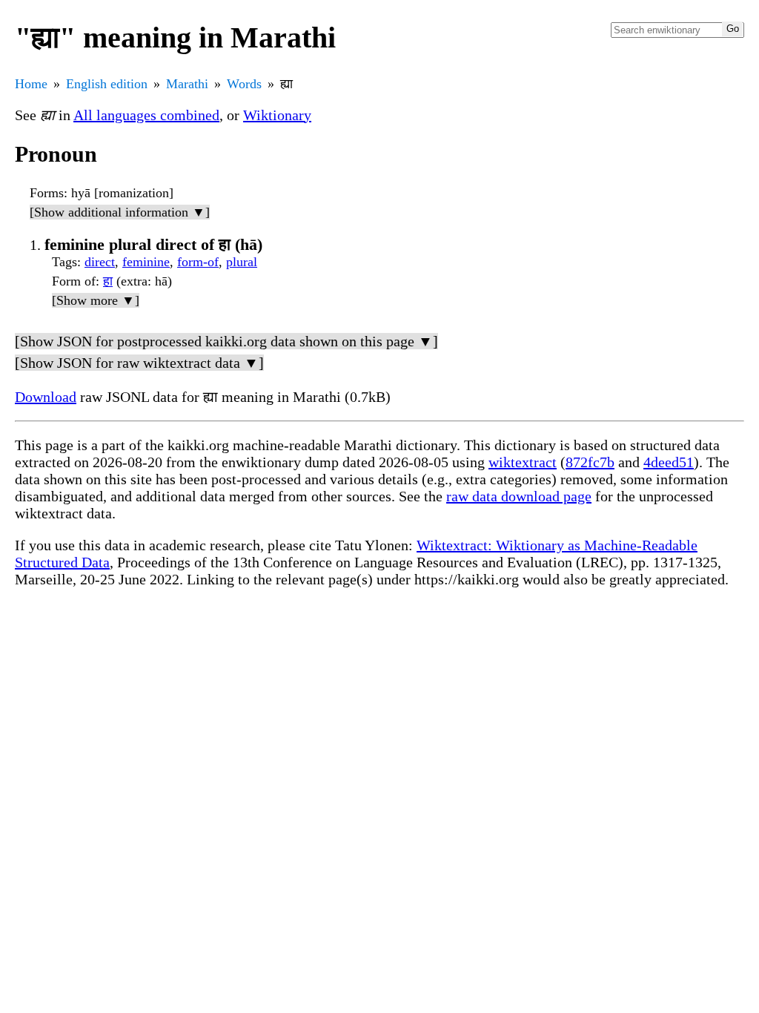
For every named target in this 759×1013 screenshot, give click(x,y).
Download (45, 397)
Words (244, 83)
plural (241, 261)
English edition (107, 83)
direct (99, 261)
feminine (146, 261)
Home (31, 83)
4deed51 (668, 462)
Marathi (187, 83)
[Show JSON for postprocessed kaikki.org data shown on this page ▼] (226, 341)
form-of (198, 261)
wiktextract (522, 462)
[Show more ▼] (95, 300)
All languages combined (146, 115)
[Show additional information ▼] (120, 212)
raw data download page (518, 496)
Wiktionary (277, 115)
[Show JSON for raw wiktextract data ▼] (139, 362)
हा (108, 281)
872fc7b (590, 462)
